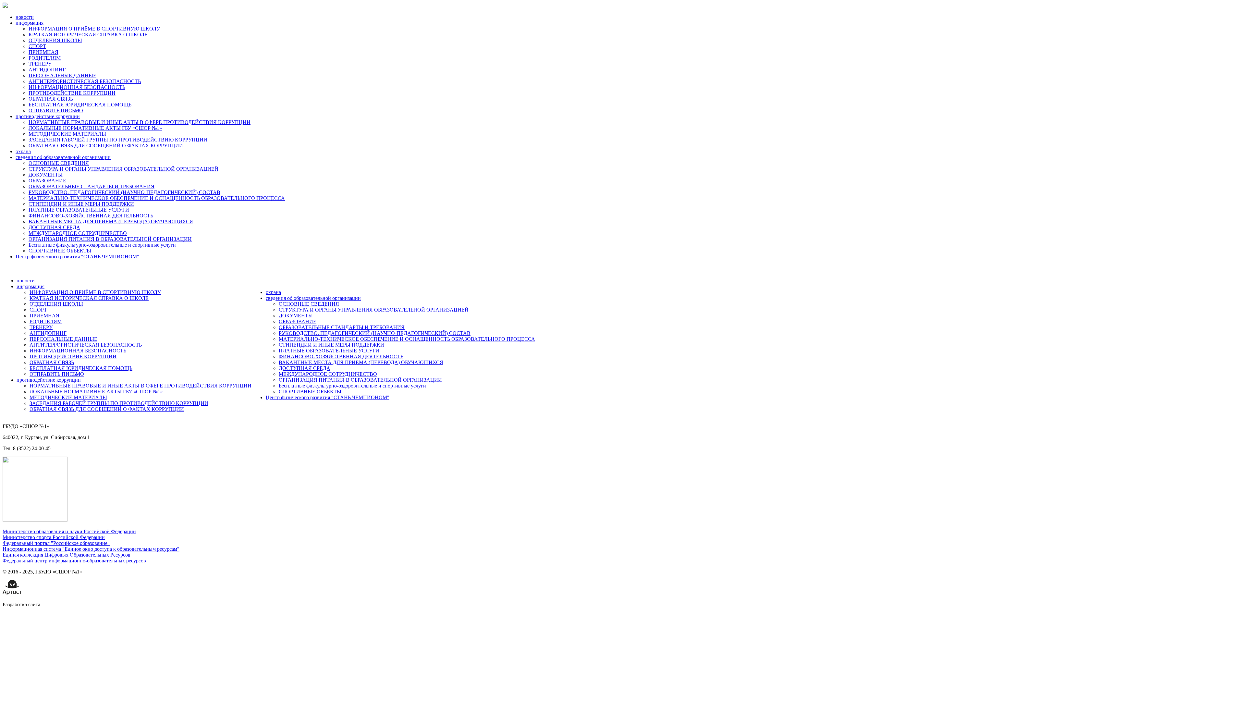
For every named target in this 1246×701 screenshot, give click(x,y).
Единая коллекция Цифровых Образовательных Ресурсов (66, 555)
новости (25, 17)
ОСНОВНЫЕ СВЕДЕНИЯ (59, 163)
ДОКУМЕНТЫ (46, 175)
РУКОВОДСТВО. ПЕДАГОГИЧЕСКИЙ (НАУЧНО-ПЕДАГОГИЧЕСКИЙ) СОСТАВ (124, 192)
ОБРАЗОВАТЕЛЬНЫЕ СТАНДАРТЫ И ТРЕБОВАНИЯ (91, 186)
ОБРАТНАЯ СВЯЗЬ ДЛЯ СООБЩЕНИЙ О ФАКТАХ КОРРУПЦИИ (106, 145)
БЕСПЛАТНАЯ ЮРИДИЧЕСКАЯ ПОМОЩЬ (80, 104)
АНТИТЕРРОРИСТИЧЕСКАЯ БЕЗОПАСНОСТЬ (85, 81)
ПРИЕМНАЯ (43, 52)
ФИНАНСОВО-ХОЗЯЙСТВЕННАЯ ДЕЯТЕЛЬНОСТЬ (91, 215)
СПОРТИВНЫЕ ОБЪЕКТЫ (60, 250)
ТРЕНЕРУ (40, 64)
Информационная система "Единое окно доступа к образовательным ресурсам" (91, 549)
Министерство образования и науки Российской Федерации (69, 531)
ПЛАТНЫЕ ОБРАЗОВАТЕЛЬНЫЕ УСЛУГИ (79, 210)
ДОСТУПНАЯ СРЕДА (54, 227)
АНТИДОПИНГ (47, 69)
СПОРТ (37, 46)
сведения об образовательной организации (63, 157)
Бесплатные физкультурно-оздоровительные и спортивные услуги (102, 245)
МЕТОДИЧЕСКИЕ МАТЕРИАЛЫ (67, 134)
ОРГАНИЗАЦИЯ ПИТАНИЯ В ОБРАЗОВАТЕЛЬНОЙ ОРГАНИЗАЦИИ (110, 239)
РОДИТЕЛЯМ (45, 58)
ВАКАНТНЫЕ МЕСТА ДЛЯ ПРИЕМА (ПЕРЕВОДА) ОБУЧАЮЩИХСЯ (111, 221)
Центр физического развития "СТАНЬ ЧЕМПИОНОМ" (77, 256)
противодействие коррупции (48, 116)
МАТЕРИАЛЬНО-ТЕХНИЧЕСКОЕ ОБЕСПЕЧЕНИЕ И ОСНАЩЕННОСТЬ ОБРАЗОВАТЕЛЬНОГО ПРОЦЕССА (157, 198)
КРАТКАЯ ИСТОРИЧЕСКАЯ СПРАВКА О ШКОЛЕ (88, 34)
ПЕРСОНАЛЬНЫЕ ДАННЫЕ (62, 75)
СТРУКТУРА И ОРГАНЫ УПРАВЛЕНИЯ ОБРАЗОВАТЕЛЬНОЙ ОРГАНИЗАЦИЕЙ (123, 169)
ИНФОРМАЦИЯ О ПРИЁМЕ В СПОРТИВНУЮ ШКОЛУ (94, 28)
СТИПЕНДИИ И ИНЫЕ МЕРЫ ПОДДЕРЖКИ (81, 204)
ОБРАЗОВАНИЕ (47, 180)
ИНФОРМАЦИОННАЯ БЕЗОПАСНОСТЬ (77, 87)
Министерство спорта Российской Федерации (54, 537)
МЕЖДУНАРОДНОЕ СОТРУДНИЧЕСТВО (78, 233)
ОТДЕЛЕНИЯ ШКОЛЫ (55, 40)
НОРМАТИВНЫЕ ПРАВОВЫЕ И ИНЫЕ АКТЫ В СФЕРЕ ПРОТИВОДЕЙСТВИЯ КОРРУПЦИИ (139, 122)
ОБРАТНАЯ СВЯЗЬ (51, 99)
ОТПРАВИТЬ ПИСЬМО (56, 110)
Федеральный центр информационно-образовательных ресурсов (74, 560)
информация (29, 23)
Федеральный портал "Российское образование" (56, 543)
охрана (23, 151)
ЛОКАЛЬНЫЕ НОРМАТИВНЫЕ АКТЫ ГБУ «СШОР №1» (95, 128)
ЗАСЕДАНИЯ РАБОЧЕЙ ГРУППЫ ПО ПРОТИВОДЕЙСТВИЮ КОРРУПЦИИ (118, 139)
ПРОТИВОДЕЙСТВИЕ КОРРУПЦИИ (72, 93)
